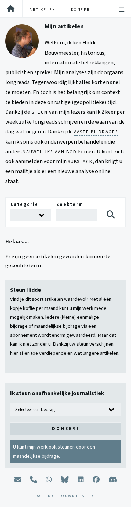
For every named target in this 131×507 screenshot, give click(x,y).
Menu (121, 9)
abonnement (23, 335)
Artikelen (43, 9)
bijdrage (19, 326)
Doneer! (81, 9)
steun (39, 112)
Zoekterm (69, 204)
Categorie (24, 204)
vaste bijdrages (96, 132)
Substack (80, 162)
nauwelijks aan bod (50, 152)
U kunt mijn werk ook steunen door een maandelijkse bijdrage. (54, 451)
